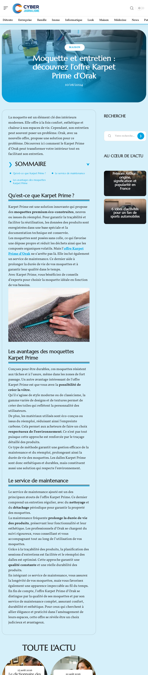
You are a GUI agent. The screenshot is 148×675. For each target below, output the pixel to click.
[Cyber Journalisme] (26, 8)
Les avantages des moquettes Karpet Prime (29, 181)
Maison (74, 47)
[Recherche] (131, 8)
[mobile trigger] (7, 8)
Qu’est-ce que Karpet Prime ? (29, 173)
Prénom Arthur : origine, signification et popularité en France (125, 181)
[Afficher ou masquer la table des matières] (68, 164)
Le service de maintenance (70, 173)
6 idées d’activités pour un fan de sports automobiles (125, 213)
